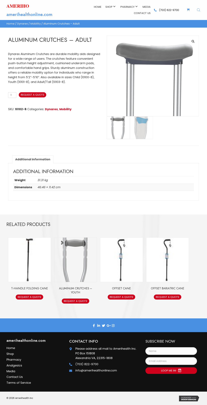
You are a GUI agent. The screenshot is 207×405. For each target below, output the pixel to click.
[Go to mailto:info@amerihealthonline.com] (70, 370)
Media (10, 371)
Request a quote (32, 95)
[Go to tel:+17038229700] (70, 364)
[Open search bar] (198, 9)
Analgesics (14, 365)
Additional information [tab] (32, 159)
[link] (97, 6)
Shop (10, 354)
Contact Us (14, 377)
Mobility (35, 23)
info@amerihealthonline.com (96, 370)
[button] (114, 6)
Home (10, 23)
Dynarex (22, 23)
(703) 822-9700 (169, 10)
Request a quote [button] (29, 297)
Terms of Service (18, 383)
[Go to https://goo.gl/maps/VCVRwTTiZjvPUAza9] (70, 348)
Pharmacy (13, 360)
